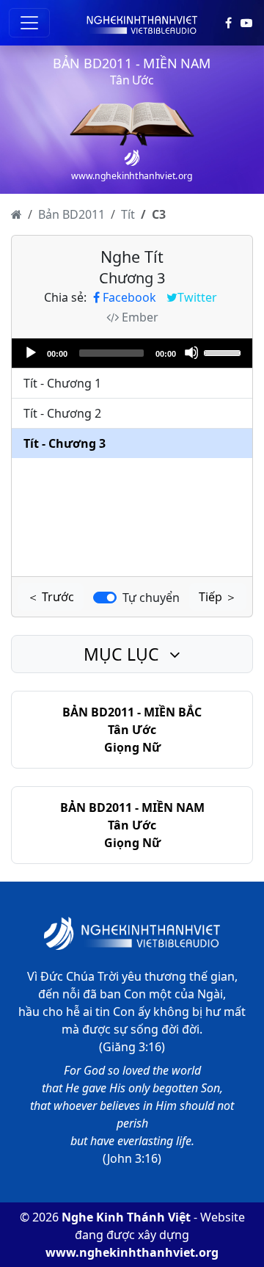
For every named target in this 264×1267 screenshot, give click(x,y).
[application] (132, 353)
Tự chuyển (151, 597)
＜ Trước (50, 597)
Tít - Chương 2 (62, 413)
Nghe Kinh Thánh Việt (126, 1217)
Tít (128, 214)
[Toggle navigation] (29, 22)
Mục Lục (124, 654)
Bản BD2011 (71, 214)
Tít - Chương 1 (62, 383)
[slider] (224, 351)
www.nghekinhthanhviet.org (132, 1252)
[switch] (105, 597)
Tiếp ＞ (218, 597)
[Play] (30, 352)
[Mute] (191, 352)
